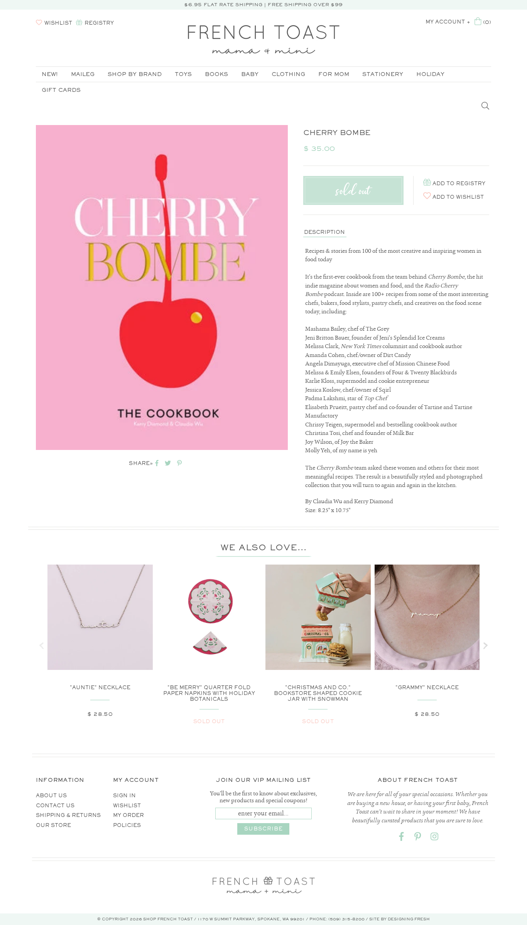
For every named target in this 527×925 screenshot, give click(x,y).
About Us (51, 795)
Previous (24, 287)
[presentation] (42, 645)
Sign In (124, 795)
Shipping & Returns (68, 815)
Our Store (53, 825)
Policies (127, 825)
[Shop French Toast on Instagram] (434, 838)
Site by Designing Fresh (399, 919)
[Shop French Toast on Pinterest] (418, 838)
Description (324, 232)
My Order (128, 815)
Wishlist (127, 805)
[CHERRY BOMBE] (162, 287)
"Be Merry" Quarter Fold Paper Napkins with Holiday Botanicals (209, 693)
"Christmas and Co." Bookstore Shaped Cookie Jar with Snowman (318, 693)
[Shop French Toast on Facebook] (401, 838)
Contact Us (55, 805)
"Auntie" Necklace (100, 687)
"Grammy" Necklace (427, 687)
